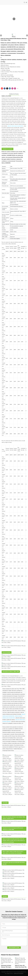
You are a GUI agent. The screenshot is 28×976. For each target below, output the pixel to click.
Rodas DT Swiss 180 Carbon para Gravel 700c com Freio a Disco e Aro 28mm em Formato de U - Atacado (21, 966)
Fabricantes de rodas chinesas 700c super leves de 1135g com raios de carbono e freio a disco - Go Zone (7, 966)
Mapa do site (10, 973)
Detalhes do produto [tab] (14, 93)
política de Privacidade (18, 973)
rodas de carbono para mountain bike (15, 125)
